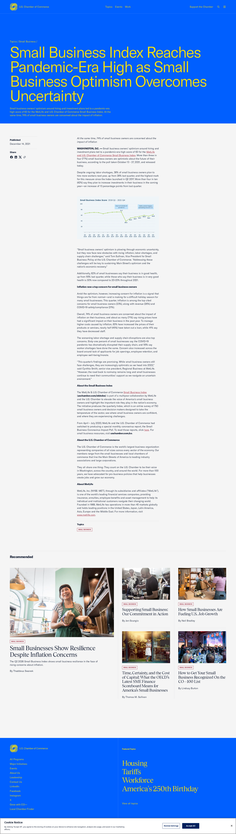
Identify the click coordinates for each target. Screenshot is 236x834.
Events (118, 6)
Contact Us (16, 781)
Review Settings (171, 825)
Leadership (16, 777)
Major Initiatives (18, 763)
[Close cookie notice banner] (232, 826)
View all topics (130, 803)
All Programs (17, 759)
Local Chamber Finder (22, 809)
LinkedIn (14, 786)
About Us (15, 772)
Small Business (27, 41)
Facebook (15, 791)
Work (128, 6)
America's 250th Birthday (160, 789)
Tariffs (131, 771)
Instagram (15, 795)
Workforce (137, 780)
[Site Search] (218, 6)
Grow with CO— (18, 804)
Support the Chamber (201, 6)
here (146, 429)
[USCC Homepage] (29, 748)
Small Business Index (135, 392)
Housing (134, 763)
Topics (108, 6)
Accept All (190, 825)
